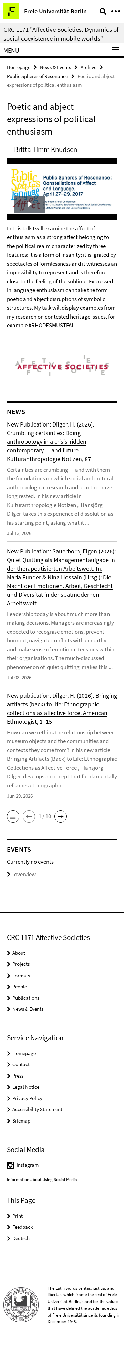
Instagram (28, 1165)
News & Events (55, 67)
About (18, 953)
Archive (88, 67)
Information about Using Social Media (42, 1179)
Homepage (18, 67)
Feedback (22, 1227)
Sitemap (21, 1120)
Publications (25, 998)
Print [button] (17, 1215)
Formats (21, 975)
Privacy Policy (27, 1098)
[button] (13, 816)
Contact (21, 1064)
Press (17, 1075)
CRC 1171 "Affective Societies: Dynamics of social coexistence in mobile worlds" (61, 34)
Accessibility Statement (37, 1109)
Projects (21, 964)
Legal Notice (25, 1086)
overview (25, 874)
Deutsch (21, 1238)
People (19, 986)
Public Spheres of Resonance (37, 76)
